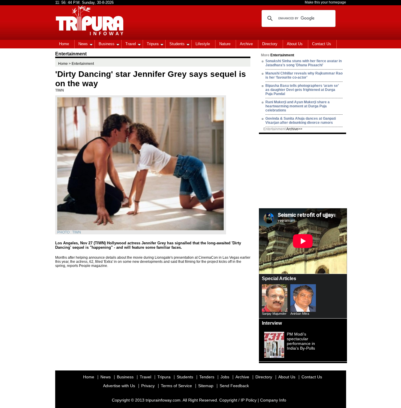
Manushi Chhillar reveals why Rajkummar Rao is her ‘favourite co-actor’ (304, 75)
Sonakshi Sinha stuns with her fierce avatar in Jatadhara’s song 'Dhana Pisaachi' (303, 63)
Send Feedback (234, 385)
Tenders (206, 377)
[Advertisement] (303, 170)
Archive (246, 44)
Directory (269, 44)
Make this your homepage (325, 2)
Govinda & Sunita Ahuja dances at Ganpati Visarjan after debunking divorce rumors (300, 120)
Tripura (153, 44)
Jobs (224, 377)
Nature (224, 44)
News (83, 44)
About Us (295, 44)
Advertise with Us (119, 385)
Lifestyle (203, 44)
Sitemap (205, 385)
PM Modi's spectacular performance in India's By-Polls (301, 341)
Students (177, 44)
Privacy (148, 385)
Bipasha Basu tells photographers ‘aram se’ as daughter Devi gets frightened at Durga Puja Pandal (301, 90)
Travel (130, 44)
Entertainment (282, 129)
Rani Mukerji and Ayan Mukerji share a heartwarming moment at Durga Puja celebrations (297, 106)
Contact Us (321, 44)
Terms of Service (176, 385)
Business (106, 44)
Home (64, 44)
